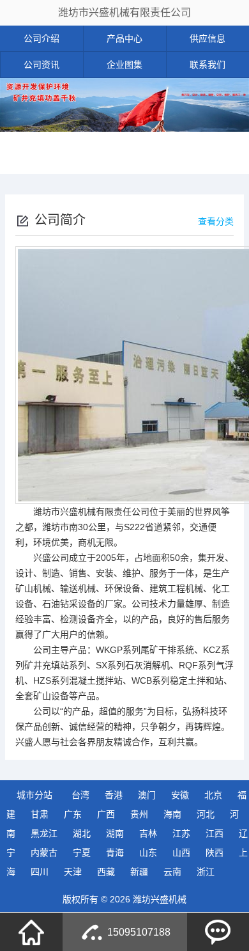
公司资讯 (41, 64)
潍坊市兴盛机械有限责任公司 (124, 12)
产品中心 (124, 38)
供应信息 (207, 38)
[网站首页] (31, 932)
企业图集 (124, 64)
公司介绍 (41, 38)
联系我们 (207, 64)
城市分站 (34, 795)
